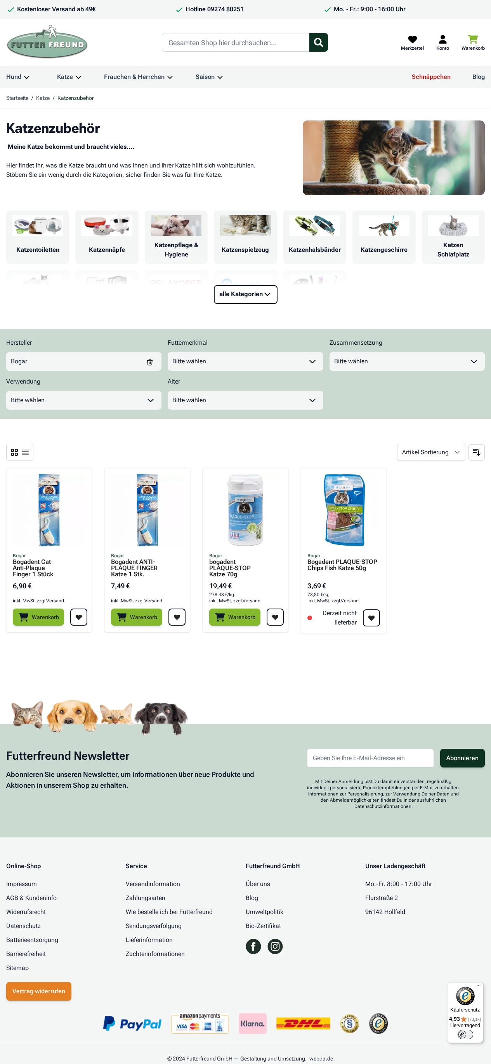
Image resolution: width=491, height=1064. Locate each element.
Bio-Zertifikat (263, 926)
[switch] (465, 1034)
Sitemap (17, 968)
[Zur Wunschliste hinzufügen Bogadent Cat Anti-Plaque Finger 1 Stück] (78, 617)
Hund (13, 76)
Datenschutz (23, 926)
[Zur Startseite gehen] (47, 42)
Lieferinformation (149, 940)
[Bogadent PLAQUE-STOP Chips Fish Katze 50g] (343, 510)
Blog (478, 76)
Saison (205, 76)
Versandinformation (153, 884)
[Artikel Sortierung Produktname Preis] (431, 452)
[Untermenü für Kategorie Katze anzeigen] (78, 77)
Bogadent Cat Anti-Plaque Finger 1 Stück (33, 568)
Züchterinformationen (155, 954)
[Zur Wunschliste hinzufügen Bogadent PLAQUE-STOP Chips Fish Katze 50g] (371, 617)
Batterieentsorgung (32, 940)
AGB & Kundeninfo (31, 898)
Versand (55, 601)
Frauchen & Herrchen (134, 76)
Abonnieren (462, 758)
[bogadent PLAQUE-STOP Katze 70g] (245, 510)
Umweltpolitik (264, 912)
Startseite (17, 98)
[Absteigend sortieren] (476, 452)
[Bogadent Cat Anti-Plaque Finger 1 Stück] (49, 510)
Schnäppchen (431, 76)
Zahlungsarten (145, 898)
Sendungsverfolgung (154, 926)
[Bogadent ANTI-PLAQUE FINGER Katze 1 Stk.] (147, 510)
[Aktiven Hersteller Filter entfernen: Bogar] (150, 361)
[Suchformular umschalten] (318, 42)
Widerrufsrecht (26, 912)
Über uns (258, 884)
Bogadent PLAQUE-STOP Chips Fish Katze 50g (342, 565)
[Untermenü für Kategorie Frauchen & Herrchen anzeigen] (170, 77)
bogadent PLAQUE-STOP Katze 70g (230, 568)
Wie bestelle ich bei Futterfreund (169, 912)
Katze (65, 76)
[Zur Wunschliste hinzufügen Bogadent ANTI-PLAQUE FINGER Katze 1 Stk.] (177, 617)
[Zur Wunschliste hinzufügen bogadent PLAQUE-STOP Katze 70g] (275, 617)
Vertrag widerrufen (38, 991)
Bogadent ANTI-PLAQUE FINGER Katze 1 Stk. (134, 568)
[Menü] (478, 987)
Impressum (21, 884)
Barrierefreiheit (26, 954)
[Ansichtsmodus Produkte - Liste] (14, 452)
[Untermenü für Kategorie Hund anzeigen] (27, 77)
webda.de (321, 1058)
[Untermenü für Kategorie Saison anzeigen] (220, 77)
